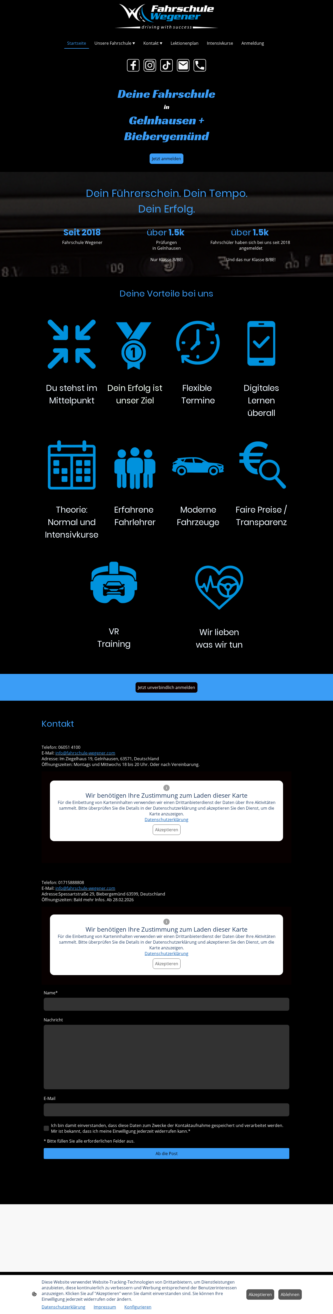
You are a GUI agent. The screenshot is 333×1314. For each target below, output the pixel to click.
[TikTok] (166, 65)
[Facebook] (133, 65)
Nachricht (53, 1020)
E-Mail (49, 1098)
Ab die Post (167, 1153)
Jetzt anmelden (166, 159)
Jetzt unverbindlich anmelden (166, 687)
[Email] (183, 65)
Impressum (105, 1307)
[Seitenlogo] (166, 16)
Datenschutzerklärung (166, 819)
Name (51, 993)
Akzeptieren (166, 830)
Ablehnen (290, 1294)
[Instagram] (150, 65)
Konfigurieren (137, 1307)
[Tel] (200, 65)
